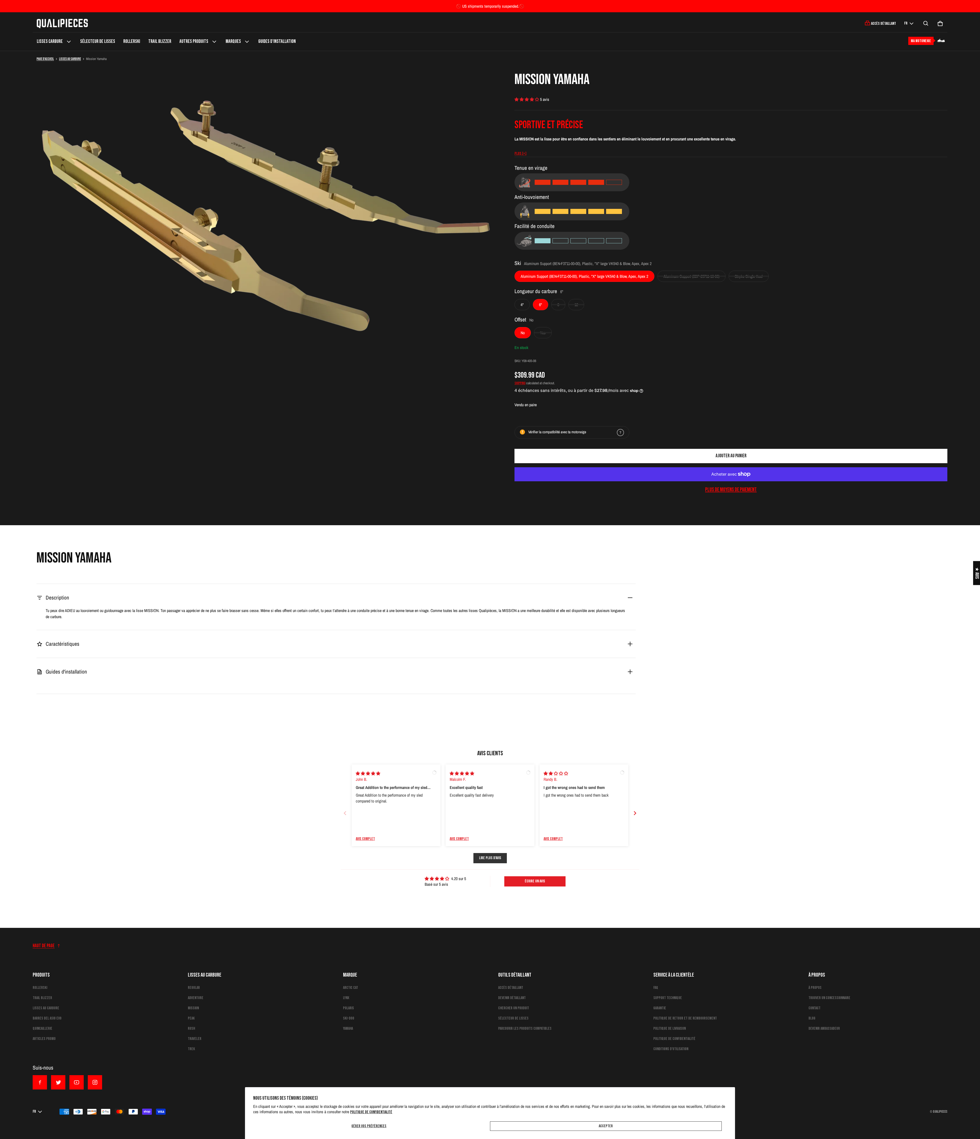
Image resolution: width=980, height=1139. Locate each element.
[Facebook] (40, 1082)
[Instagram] (95, 1082)
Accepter (606, 1126)
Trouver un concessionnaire (829, 998)
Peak (191, 1018)
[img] (368, 773)
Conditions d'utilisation (670, 1049)
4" (522, 304)
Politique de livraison (669, 1028)
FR (906, 23)
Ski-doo (348, 1018)
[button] (926, 23)
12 (576, 304)
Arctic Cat (350, 987)
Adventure (195, 998)
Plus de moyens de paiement (731, 490)
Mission (193, 1008)
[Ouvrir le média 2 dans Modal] (265, 212)
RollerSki (131, 41)
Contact (814, 1008)
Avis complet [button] (365, 838)
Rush (191, 1028)
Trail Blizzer (159, 41)
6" (540, 304)
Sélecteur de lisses (97, 41)
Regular (194, 987)
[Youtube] (76, 1082)
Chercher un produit (513, 1008)
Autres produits (193, 41)
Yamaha (348, 1028)
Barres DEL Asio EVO (47, 1018)
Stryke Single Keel (749, 276)
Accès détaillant (510, 987)
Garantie (659, 1008)
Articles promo (44, 1038)
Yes (543, 332)
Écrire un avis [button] (535, 881)
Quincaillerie (42, 1028)
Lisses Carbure (50, 41)
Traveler (194, 1038)
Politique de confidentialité (371, 1112)
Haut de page (44, 946)
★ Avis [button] (977, 573)
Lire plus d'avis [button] (490, 858)
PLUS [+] (520, 153)
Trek (191, 1049)
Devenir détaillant (512, 998)
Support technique (667, 998)
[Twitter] (58, 1082)
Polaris (348, 1008)
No (523, 332)
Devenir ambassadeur (824, 1028)
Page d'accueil (45, 59)
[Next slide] (635, 813)
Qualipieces (940, 1112)
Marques (233, 41)
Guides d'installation (277, 41)
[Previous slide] (345, 813)
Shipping (519, 383)
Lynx (346, 998)
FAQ (655, 987)
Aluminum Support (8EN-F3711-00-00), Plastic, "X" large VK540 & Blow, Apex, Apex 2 (584, 276)
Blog (811, 1018)
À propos (815, 987)
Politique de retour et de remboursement (685, 1018)
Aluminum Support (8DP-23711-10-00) (691, 276)
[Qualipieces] (62, 23)
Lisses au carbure (70, 59)
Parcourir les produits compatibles (525, 1028)
